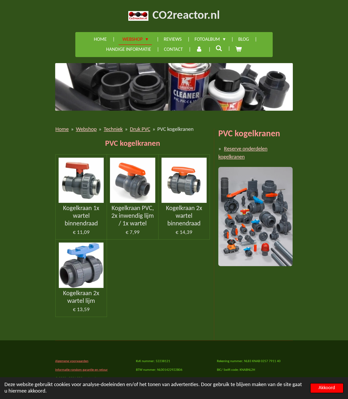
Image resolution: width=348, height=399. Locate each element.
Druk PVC (140, 129)
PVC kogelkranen (175, 129)
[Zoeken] (219, 49)
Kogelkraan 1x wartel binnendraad (81, 216)
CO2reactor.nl (186, 16)
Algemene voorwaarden (71, 361)
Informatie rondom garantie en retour (81, 370)
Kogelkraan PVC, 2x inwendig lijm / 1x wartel (132, 216)
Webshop (86, 129)
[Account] (199, 50)
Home (62, 129)
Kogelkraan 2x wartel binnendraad (184, 216)
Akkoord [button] (327, 387)
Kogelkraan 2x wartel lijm (81, 297)
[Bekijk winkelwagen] (238, 50)
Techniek (113, 129)
